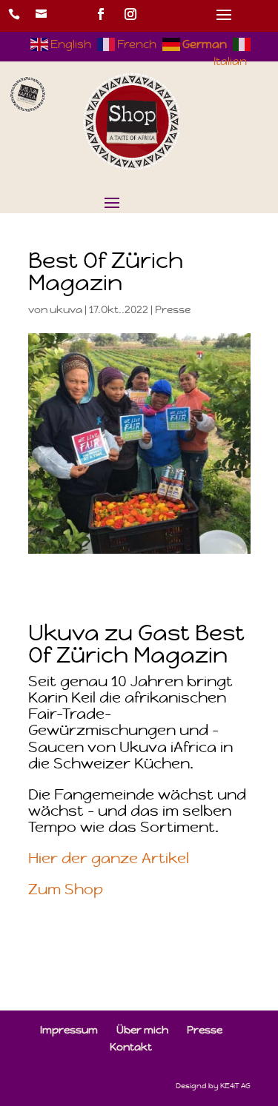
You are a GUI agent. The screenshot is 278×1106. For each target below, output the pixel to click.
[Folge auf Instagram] (130, 14)
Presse (173, 309)
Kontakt (131, 1046)
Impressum (69, 1029)
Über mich (142, 1029)
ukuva (66, 309)
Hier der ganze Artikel (108, 858)
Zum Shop (65, 889)
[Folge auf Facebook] (101, 14)
